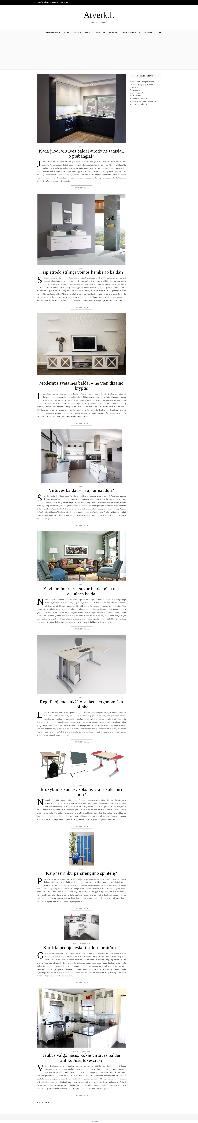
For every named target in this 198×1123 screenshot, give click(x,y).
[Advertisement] (99, 52)
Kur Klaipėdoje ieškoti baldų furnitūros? (81, 947)
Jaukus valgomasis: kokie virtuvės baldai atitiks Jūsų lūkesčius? (81, 1058)
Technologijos (130, 32)
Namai (87, 32)
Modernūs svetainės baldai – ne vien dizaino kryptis (81, 385)
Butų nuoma (135, 90)
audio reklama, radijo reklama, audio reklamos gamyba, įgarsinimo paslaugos (144, 84)
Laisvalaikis (52, 32)
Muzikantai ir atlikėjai (138, 98)
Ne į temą (100, 32)
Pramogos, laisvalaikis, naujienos (143, 101)
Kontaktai (64, 2)
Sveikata (77, 32)
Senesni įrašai (46, 1103)
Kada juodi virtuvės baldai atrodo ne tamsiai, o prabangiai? (81, 153)
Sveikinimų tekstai (137, 93)
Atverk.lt (99, 15)
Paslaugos (114, 32)
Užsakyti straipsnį (51, 2)
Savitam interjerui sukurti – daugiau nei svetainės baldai (81, 591)
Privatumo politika (99, 1121)
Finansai (148, 32)
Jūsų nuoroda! (138, 104)
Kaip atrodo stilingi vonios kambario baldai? (81, 272)
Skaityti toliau (81, 188)
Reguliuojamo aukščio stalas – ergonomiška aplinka (81, 704)
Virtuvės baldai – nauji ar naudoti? (81, 490)
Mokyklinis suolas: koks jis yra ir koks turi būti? (81, 792)
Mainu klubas (135, 96)
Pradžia (40, 2)
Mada (66, 32)
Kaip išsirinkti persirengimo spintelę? (81, 873)
